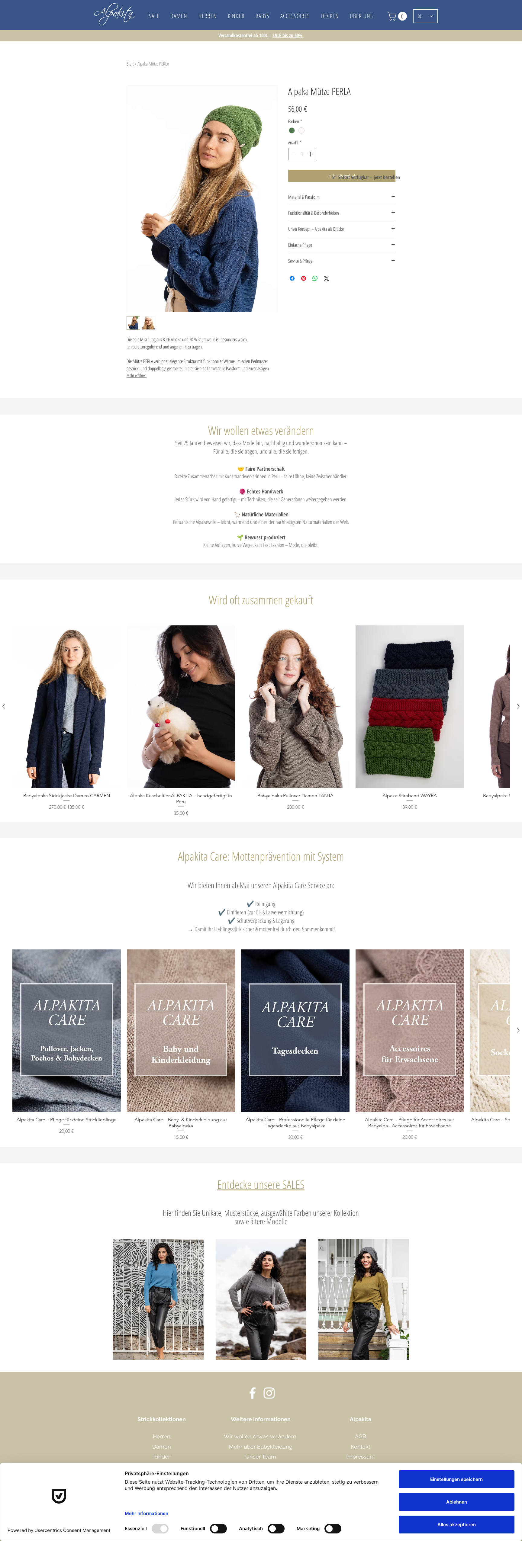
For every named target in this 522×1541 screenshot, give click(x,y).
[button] (361, 15)
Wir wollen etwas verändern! (261, 1436)
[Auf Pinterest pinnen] (303, 278)
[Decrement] (293, 154)
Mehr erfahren (137, 375)
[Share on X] (326, 278)
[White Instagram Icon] (269, 1393)
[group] (261, 721)
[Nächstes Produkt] (518, 706)
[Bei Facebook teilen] (292, 278)
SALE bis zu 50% (288, 35)
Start (130, 63)
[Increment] (311, 154)
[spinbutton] (302, 154)
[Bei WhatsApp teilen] (315, 278)
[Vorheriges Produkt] (3, 706)
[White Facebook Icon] (252, 1393)
